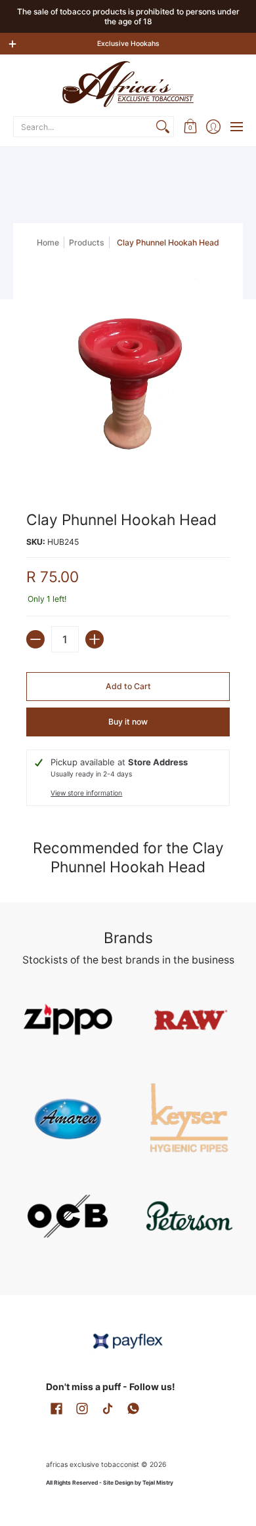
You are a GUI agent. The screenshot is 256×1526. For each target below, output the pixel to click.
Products (86, 242)
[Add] (94, 639)
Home (48, 242)
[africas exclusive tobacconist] (128, 84)
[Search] (162, 127)
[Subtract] (35, 639)
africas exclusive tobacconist (92, 1464)
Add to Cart (128, 686)
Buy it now (128, 722)
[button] (190, 127)
